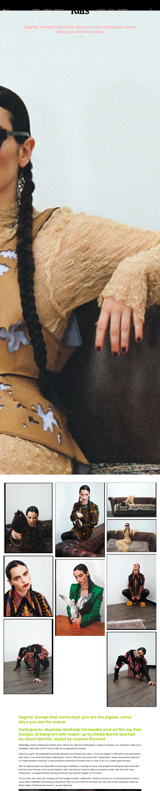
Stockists (101, 10)
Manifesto (59, 10)
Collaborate (122, 10)
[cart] (154, 9)
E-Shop (111, 10)
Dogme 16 (36, 10)
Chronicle (47, 10)
